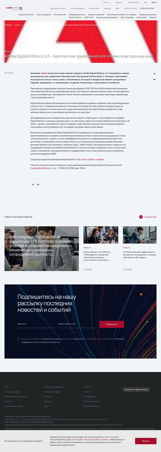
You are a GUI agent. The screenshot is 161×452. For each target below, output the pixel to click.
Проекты (153, 17)
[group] (41, 248)
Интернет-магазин (26, 14)
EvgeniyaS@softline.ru (41, 168)
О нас (17, 25)
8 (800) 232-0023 (147, 8)
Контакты (48, 396)
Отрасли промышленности (16, 396)
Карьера (107, 8)
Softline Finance (130, 8)
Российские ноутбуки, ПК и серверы (121, 14)
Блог (146, 2)
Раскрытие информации (54, 387)
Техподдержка (89, 396)
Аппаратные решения (148, 14)
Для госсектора (127, 17)
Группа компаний (77, 8)
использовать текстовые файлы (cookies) (90, 439)
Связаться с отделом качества (136, 389)
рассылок (79, 339)
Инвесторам (94, 8)
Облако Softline (75, 17)
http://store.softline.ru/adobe (90, 159)
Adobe (44, 73)
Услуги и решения (44, 14)
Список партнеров (52, 392)
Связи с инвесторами (13, 406)
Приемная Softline (91, 406)
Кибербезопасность (77, 14)
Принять (145, 441)
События (87, 387)
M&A (117, 8)
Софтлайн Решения (58, 8)
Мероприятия (133, 2)
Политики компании (92, 401)
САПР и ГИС (89, 17)
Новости (27, 25)
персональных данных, (52, 339)
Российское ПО (60, 14)
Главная (8, 25)
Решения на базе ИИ (96, 14)
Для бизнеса (141, 17)
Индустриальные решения (107, 17)
